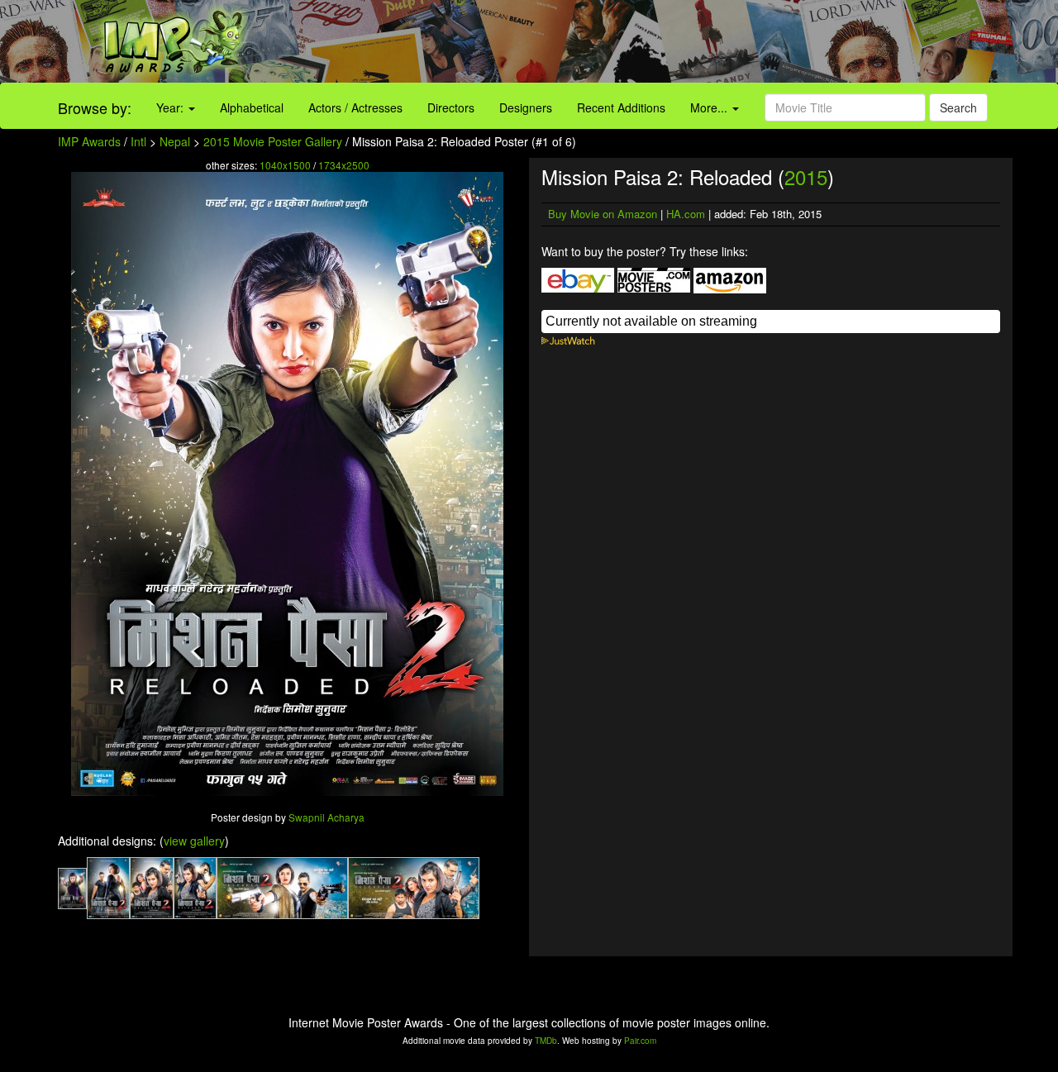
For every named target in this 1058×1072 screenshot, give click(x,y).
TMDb (546, 1040)
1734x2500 (343, 165)
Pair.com (640, 1040)
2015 (805, 176)
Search (958, 107)
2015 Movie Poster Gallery (272, 141)
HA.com (685, 214)
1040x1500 (285, 165)
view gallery (194, 840)
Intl (138, 141)
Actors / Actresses (355, 107)
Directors (450, 107)
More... (710, 107)
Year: (171, 107)
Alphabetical (252, 107)
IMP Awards (89, 141)
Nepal (175, 141)
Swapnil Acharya (326, 817)
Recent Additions (621, 107)
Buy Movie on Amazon (602, 214)
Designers (525, 107)
